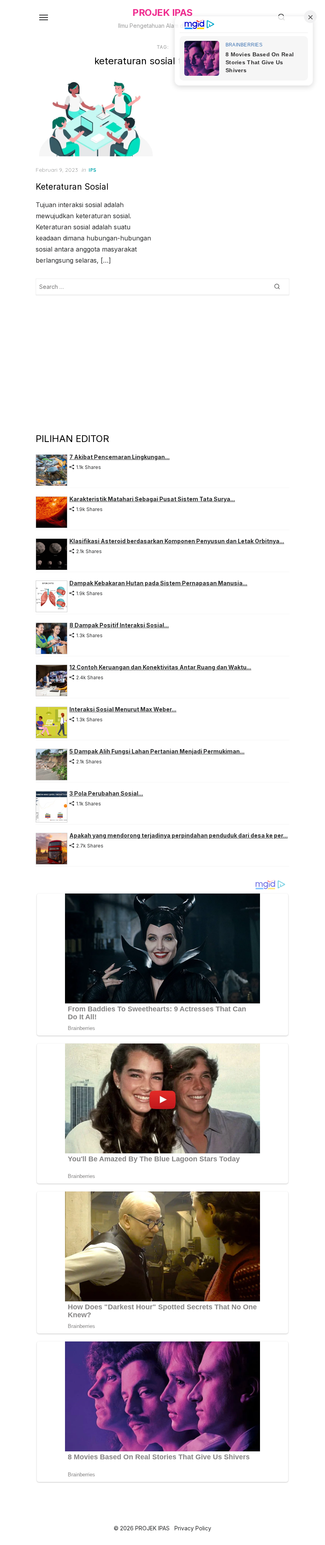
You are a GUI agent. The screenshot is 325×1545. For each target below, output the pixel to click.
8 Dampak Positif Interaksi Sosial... (119, 625)
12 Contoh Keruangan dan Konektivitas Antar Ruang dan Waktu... (160, 667)
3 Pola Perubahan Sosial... (106, 793)
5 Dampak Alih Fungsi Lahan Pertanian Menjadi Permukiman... (157, 751)
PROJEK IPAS (162, 12)
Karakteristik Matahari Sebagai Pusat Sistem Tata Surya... (152, 499)
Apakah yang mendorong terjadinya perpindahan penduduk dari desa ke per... (178, 835)
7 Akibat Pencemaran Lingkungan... (119, 457)
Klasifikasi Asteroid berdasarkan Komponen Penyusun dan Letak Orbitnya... (176, 541)
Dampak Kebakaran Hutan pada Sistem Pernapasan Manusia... (158, 583)
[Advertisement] (162, 363)
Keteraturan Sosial (72, 187)
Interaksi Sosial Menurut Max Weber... (122, 709)
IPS (93, 170)
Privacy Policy (192, 1528)
